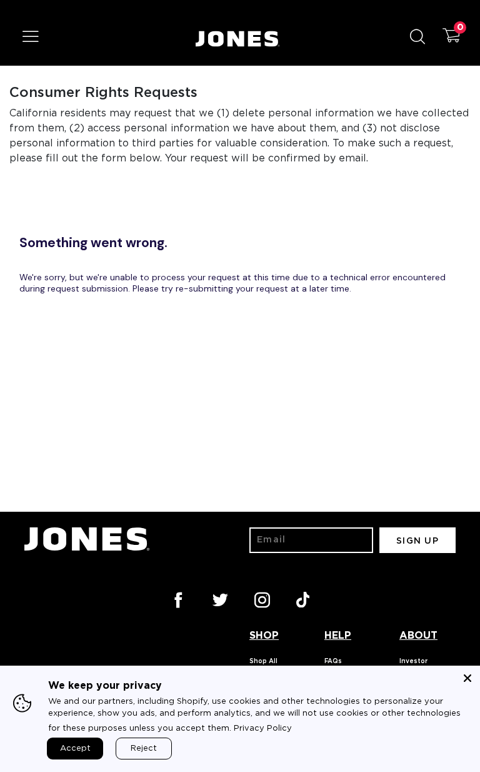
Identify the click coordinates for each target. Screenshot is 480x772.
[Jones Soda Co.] (238, 39)
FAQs (333, 661)
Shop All (263, 661)
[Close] (467, 678)
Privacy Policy (263, 728)
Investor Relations (415, 665)
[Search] (422, 39)
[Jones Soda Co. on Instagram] (261, 599)
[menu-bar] (38, 39)
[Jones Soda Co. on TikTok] (303, 599)
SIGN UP (417, 541)
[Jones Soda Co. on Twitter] (219, 599)
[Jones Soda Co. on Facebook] (177, 599)
